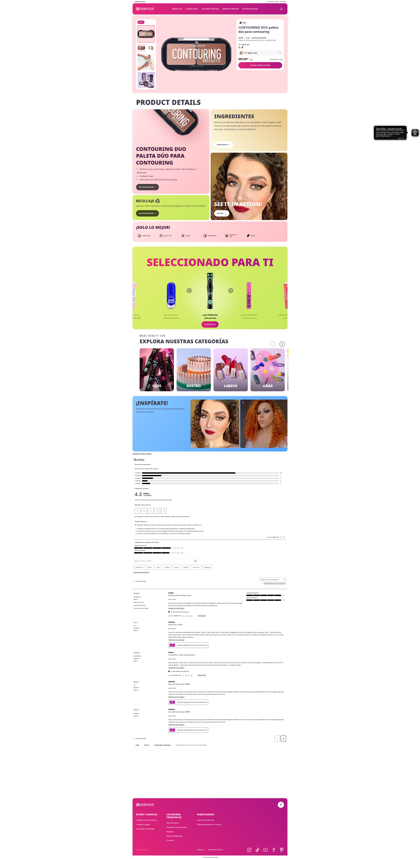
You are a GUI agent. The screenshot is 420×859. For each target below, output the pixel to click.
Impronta (200, 850)
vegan (244, 23)
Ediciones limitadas (210, 9)
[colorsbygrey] (264, 424)
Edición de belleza (250, 9)
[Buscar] (281, 8)
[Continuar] (230, 290)
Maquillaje (177, 9)
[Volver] (189, 290)
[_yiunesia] (215, 424)
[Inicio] (145, 8)
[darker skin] (242, 47)
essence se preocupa (230, 9)
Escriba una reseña (259, 38)
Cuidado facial (192, 9)
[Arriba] (281, 805)
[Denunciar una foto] (193, 402)
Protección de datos (215, 850)
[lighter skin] (239, 47)
